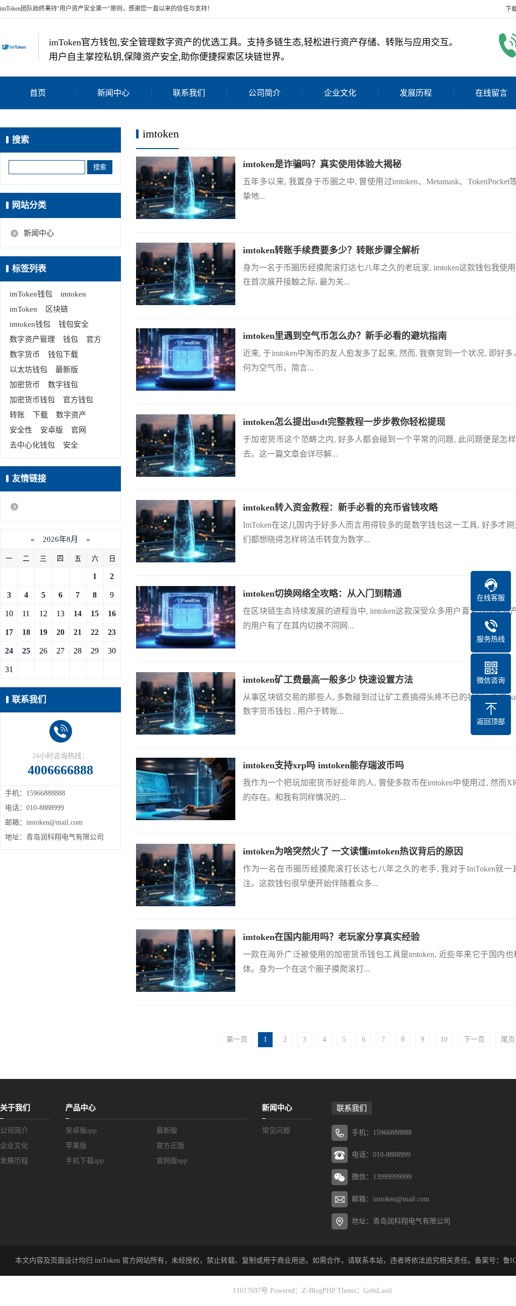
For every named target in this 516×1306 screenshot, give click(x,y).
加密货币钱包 (32, 400)
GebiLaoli (377, 1290)
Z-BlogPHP (318, 1290)
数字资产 (71, 415)
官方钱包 (78, 400)
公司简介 (264, 93)
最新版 (66, 370)
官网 (78, 430)
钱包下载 (63, 354)
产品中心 (81, 1108)
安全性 (21, 430)
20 (60, 632)
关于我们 (15, 1108)
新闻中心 (113, 93)
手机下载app (85, 1161)
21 (78, 632)
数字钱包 (63, 385)
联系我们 (189, 93)
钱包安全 (73, 324)
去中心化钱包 (32, 445)
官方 (93, 339)
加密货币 (25, 385)
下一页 (474, 1039)
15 (95, 613)
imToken (23, 309)
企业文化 (340, 93)
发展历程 (416, 93)
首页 (38, 93)
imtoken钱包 (30, 324)
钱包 (70, 339)
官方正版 (170, 1145)
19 (43, 632)
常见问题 (276, 1130)
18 (26, 632)
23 (112, 632)
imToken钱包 (31, 294)
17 (9, 632)
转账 (17, 415)
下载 (40, 415)
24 (9, 650)
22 (95, 632)
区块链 (56, 309)
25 (26, 650)
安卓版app (81, 1130)
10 (443, 1039)
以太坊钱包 (28, 370)
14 (78, 613)
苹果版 (76, 1145)
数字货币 (25, 354)
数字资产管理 (32, 339)
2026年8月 (60, 539)
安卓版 (51, 430)
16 (112, 613)
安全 (70, 445)
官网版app (171, 1161)
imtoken (73, 294)
